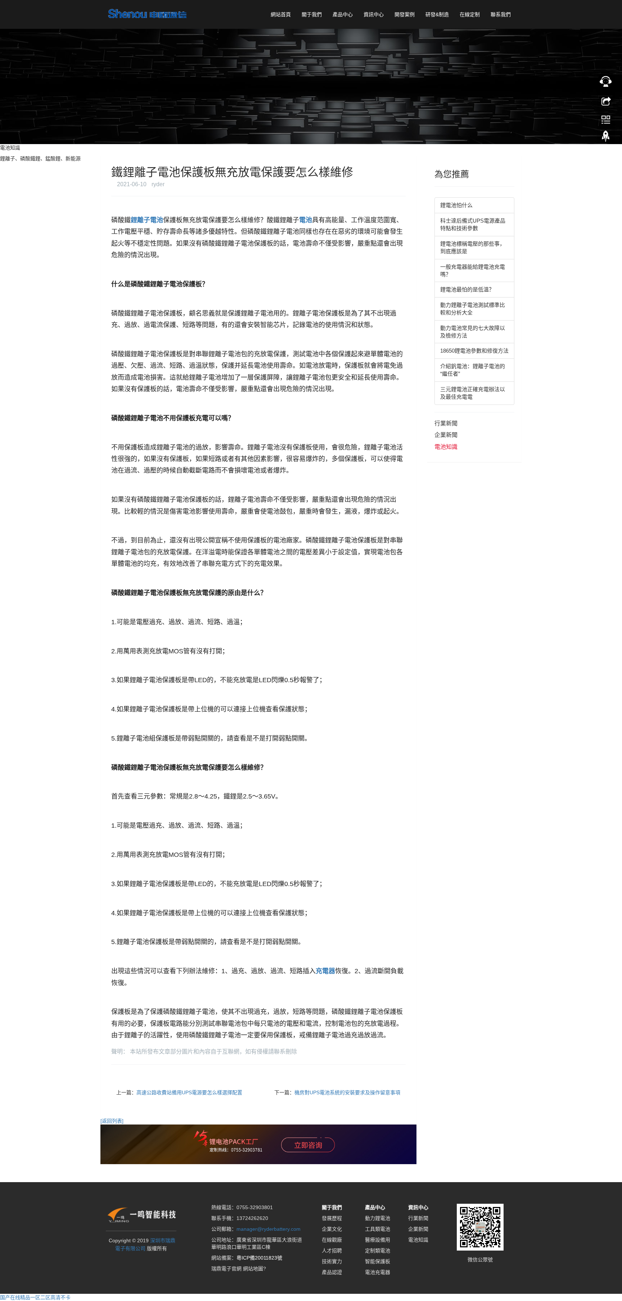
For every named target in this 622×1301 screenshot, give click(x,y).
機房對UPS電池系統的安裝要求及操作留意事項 (347, 1092)
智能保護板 (377, 1261)
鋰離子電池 (147, 220)
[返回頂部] (606, 138)
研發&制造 (437, 14)
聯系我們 (501, 14)
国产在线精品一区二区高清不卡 (35, 1297)
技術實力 (332, 1261)
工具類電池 (377, 1229)
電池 (305, 220)
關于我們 (312, 14)
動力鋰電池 (377, 1218)
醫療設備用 (377, 1240)
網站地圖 (253, 1268)
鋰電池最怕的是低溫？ (467, 289)
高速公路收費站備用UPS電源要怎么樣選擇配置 (189, 1092)
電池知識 (446, 447)
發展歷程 (332, 1218)
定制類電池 (377, 1250)
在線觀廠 (332, 1240)
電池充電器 (377, 1272)
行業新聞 (446, 423)
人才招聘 (332, 1250)
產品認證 (332, 1272)
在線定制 (470, 14)
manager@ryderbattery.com (268, 1229)
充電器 (325, 971)
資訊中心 (374, 14)
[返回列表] (111, 1121)
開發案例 (405, 14)
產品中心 (343, 14)
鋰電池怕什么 (456, 205)
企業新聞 (446, 435)
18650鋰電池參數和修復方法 (474, 351)
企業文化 (332, 1229)
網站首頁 (281, 14)
